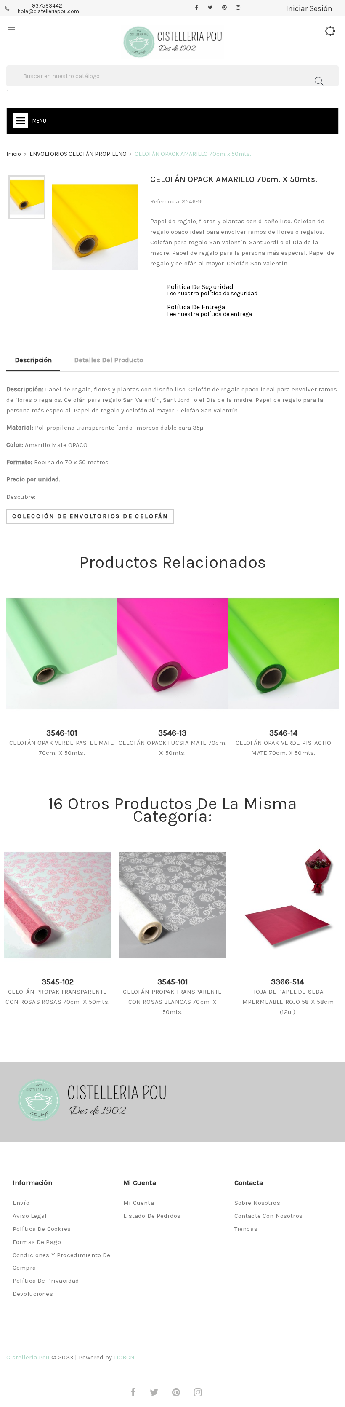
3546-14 (283, 733)
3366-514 (287, 982)
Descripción (33, 360)
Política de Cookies (42, 1229)
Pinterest (224, 8)
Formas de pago (37, 1242)
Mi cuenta (138, 1202)
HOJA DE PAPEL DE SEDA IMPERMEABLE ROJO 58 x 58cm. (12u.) (287, 1002)
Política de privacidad (46, 1280)
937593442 (47, 6)
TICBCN (124, 1357)
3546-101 (61, 733)
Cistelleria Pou (28, 1357)
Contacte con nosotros (268, 1216)
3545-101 (172, 982)
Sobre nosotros (257, 1202)
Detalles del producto (108, 360)
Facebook (196, 8)
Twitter (210, 8)
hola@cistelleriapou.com (48, 11)
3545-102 (58, 982)
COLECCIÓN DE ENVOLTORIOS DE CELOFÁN (90, 516)
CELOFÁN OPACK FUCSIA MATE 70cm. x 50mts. (172, 748)
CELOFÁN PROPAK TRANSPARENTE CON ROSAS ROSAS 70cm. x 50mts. (57, 997)
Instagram (238, 8)
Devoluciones (33, 1293)
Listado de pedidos (151, 1216)
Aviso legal (30, 1216)
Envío (21, 1202)
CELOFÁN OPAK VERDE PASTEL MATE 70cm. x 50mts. (61, 748)
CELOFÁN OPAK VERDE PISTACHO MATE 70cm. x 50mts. (283, 748)
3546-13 (172, 733)
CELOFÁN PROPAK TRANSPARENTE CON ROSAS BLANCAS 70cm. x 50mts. (172, 1002)
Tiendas (245, 1229)
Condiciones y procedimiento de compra (62, 1261)
